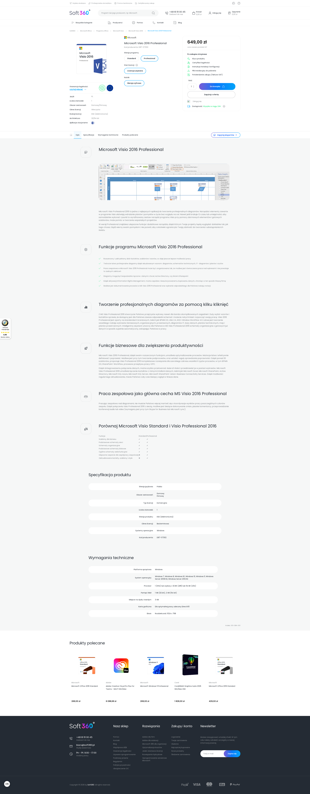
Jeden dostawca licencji (152, 751)
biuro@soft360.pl (85, 744)
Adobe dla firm (148, 737)
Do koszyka (215, 86)
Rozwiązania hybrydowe (152, 754)
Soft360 (91, 785)
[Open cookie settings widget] (7, 784)
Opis (77, 135)
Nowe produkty (177, 751)
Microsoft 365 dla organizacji (154, 744)
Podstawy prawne (120, 758)
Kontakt (116, 740)
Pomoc (116, 737)
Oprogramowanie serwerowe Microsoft (154, 759)
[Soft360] (80, 13)
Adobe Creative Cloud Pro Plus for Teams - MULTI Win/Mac (120, 687)
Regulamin (117, 761)
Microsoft (75, 682)
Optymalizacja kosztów (152, 747)
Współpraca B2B (120, 747)
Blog (115, 744)
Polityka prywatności (121, 765)
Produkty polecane (130, 135)
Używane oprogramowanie (124, 754)
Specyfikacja (88, 135)
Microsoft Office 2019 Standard (222, 686)
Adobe (108, 682)
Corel (176, 682)
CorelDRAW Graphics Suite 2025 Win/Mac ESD (187, 687)
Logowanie (175, 737)
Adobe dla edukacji (150, 740)
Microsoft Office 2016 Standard (84, 686)
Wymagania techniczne (108, 135)
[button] (72, 676)
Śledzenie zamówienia (180, 754)
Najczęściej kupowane (180, 747)
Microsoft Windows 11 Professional (154, 686)
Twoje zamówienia (179, 740)
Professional (149, 58)
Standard (131, 58)
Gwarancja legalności (122, 751)
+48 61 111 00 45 (177, 12)
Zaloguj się (197, 101)
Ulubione (175, 744)
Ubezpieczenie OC (121, 768)
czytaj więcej (76, 89)
